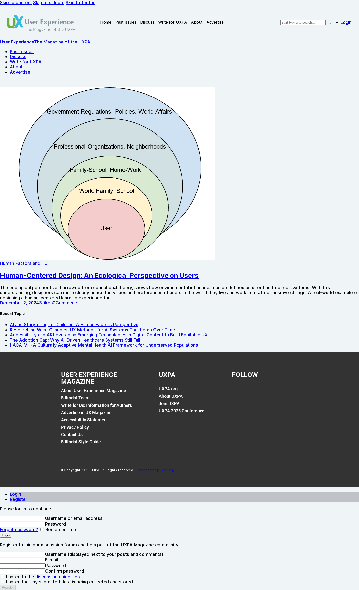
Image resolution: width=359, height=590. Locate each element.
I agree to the (43, 576)
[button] (46, 302)
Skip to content (16, 2)
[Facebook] (238, 392)
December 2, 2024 (19, 302)
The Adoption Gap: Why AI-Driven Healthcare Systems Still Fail (75, 340)
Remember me (60, 529)
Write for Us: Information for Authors (96, 405)
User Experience (49, 21)
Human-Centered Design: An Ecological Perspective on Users (99, 275)
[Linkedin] (271, 392)
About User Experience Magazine (93, 390)
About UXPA (171, 396)
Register (18, 499)
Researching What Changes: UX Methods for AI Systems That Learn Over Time (92, 329)
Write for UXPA (172, 22)
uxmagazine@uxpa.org (155, 470)
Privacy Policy (75, 427)
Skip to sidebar (48, 2)
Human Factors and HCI (24, 263)
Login (15, 494)
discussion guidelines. (58, 576)
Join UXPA (169, 403)
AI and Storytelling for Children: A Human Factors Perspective (74, 324)
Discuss (147, 22)
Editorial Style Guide (81, 441)
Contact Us (72, 434)
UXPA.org (168, 388)
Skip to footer (80, 2)
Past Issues (125, 22)
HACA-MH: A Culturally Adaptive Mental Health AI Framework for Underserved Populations (104, 345)
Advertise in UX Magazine (86, 412)
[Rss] (288, 392)
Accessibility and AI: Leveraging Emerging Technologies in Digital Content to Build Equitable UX (109, 334)
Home (105, 22)
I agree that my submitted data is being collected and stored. (69, 581)
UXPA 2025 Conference (181, 410)
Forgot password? (19, 529)
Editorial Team (75, 397)
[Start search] (329, 23)
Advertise (215, 22)
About (196, 22)
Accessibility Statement (84, 419)
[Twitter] (255, 392)
